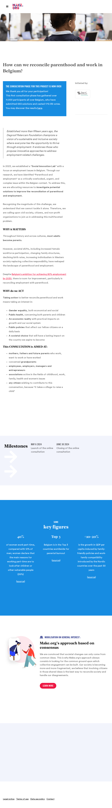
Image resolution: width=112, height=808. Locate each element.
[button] (7, 6)
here (39, 108)
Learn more (48, 686)
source (20, 581)
